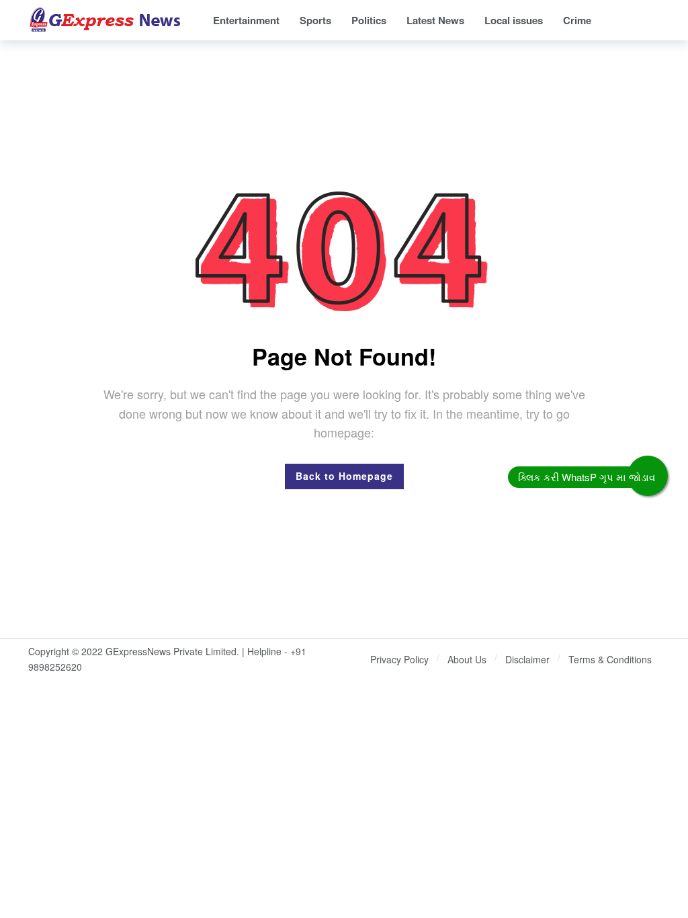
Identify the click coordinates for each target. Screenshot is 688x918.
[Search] (650, 20)
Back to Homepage (344, 476)
